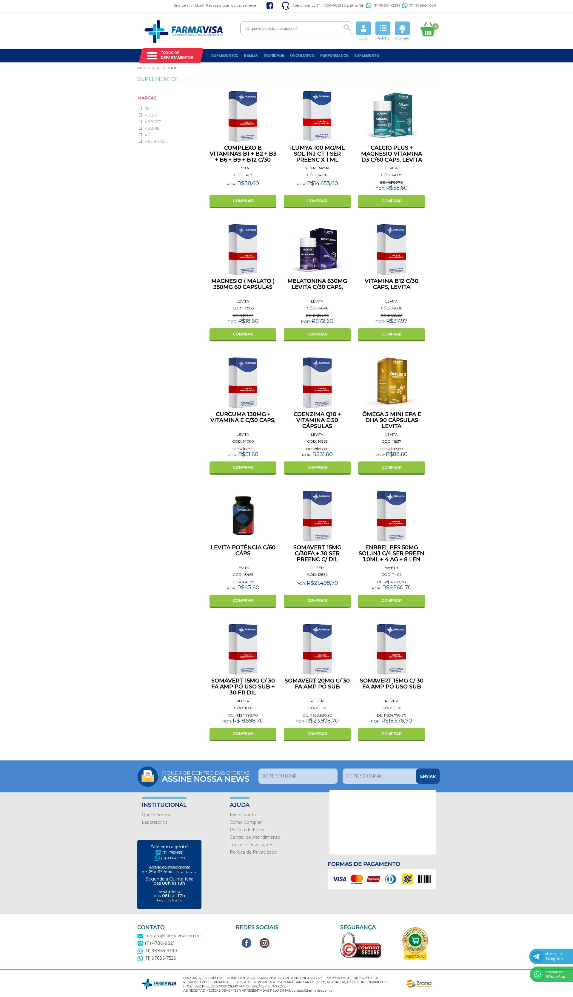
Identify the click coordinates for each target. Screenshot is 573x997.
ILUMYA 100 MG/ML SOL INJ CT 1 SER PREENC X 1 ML (317, 154)
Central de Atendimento (255, 837)
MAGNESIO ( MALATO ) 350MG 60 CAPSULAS (243, 284)
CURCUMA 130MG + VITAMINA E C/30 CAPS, (242, 417)
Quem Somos (156, 814)
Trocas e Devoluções (251, 844)
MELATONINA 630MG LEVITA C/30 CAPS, (317, 284)
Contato (402, 38)
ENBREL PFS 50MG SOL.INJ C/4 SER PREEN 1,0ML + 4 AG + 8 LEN (391, 553)
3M (148, 108)
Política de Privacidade (253, 852)
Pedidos (382, 38)
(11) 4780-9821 (173, 852)
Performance (334, 55)
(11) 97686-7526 (423, 5)
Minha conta (243, 814)
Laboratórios (154, 822)
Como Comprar (246, 822)
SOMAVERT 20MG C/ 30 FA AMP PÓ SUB (317, 683)
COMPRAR (243, 201)
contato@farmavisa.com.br (172, 935)
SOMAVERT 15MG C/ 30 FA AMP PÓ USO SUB (391, 683)
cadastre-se (246, 5)
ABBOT (152, 115)
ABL (149, 134)
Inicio (142, 68)
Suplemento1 (224, 55)
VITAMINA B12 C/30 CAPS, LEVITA (391, 284)
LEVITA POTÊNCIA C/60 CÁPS (243, 550)
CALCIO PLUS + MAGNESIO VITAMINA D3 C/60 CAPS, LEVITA (391, 154)
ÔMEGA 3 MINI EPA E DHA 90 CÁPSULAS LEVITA (391, 420)
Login (364, 38)
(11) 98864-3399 (387, 5)
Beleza (251, 55)
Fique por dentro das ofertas (205, 776)
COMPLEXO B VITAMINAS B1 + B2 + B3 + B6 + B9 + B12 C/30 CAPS (243, 157)
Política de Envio (247, 829)
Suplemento (366, 55)
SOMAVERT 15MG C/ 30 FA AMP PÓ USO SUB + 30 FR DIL (243, 686)
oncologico (302, 55)
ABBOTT (153, 121)
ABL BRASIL (156, 141)
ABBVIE (152, 128)
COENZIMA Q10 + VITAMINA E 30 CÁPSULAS (317, 420)
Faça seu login (218, 5)
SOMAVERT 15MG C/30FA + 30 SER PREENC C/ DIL (317, 553)
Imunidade (274, 55)
